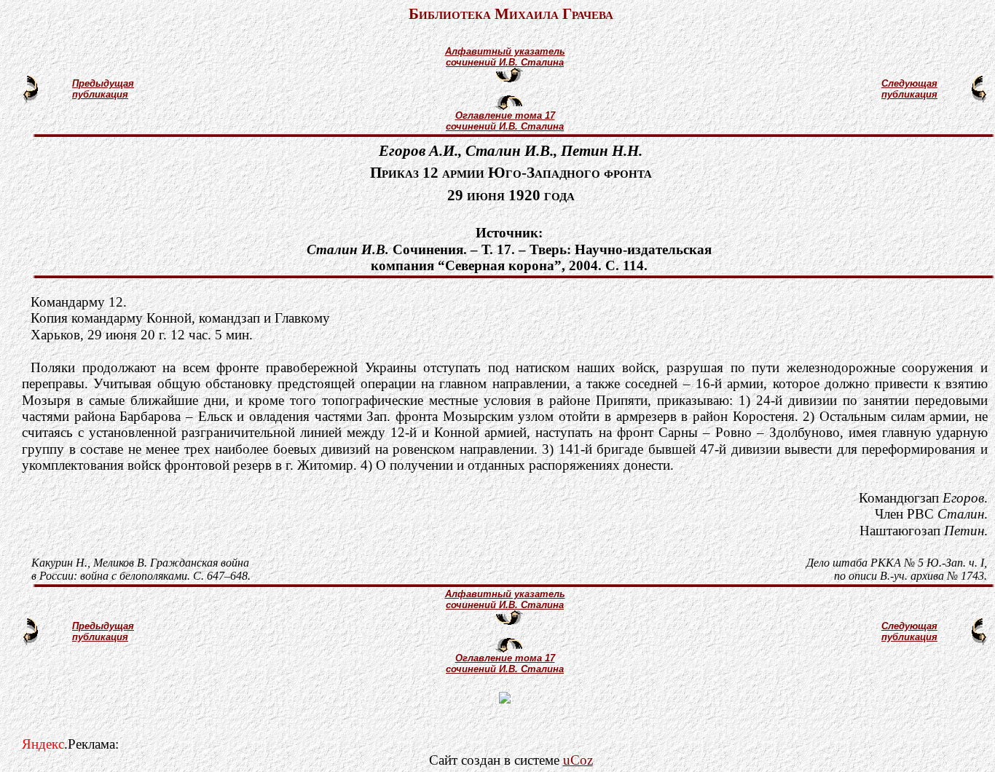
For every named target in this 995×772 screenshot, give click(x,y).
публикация (100, 94)
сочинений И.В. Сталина (505, 62)
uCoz (578, 760)
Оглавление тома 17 (505, 115)
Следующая (909, 83)
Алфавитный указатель (505, 51)
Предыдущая (103, 83)
